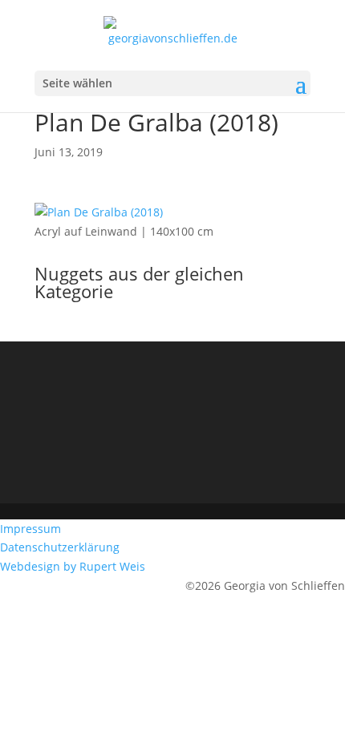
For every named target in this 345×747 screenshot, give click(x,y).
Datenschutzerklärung (61, 547)
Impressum (32, 528)
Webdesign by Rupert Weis (74, 566)
